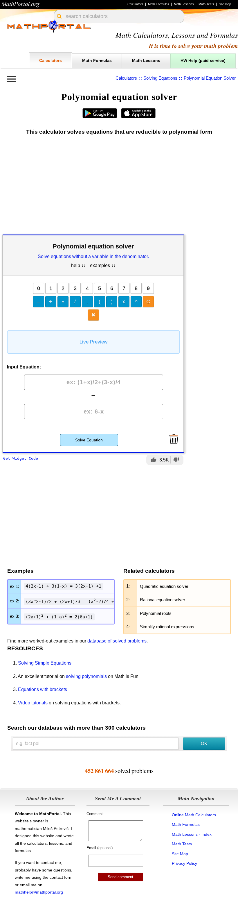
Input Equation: (24, 366)
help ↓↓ (78, 265)
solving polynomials (86, 676)
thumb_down (176, 460)
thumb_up (153, 460)
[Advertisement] (119, 186)
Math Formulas (158, 4)
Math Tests (206, 4)
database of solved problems (117, 640)
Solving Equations (160, 78)
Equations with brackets (42, 689)
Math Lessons (184, 4)
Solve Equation (89, 440)
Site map (225, 4)
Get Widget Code (20, 458)
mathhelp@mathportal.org (39, 892)
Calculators (135, 4)
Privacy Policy (184, 863)
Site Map (180, 853)
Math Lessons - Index (192, 834)
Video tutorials (33, 702)
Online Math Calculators (194, 814)
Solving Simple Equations (44, 663)
